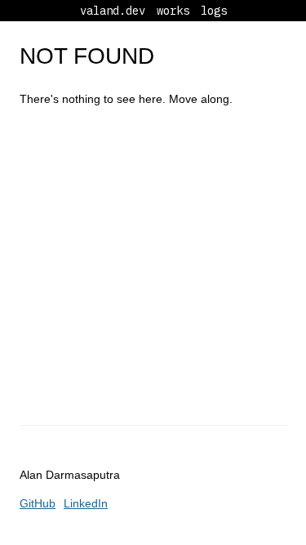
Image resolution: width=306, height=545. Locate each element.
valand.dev (112, 10)
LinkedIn (86, 503)
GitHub (37, 503)
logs (214, 10)
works (173, 10)
